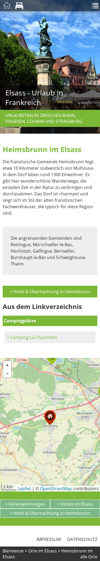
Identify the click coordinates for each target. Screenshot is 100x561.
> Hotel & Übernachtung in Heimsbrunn (50, 292)
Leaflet (24, 489)
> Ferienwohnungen (25, 504)
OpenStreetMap (56, 489)
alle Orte (88, 557)
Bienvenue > (15, 551)
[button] (50, 417)
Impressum (49, 539)
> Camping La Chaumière (32, 337)
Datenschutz (82, 539)
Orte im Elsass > (44, 551)
